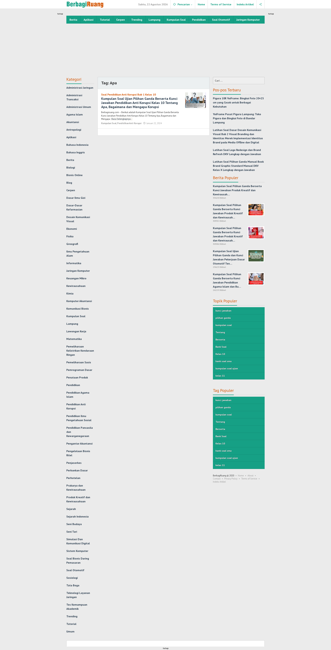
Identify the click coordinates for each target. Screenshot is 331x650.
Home (241, 475)
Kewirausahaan (76, 286)
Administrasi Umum (78, 107)
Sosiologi (72, 577)
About (250, 475)
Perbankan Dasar (77, 470)
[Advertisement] (165, 49)
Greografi (72, 244)
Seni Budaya (74, 524)
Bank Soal (220, 346)
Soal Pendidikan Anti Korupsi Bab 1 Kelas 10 (128, 94)
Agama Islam (74, 114)
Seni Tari (71, 531)
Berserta (220, 339)
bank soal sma (223, 361)
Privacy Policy (230, 478)
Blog (69, 182)
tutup (60, 13)
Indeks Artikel (219, 481)
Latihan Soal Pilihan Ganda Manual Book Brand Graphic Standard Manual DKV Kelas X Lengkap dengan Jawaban (238, 166)
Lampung (72, 323)
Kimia (69, 293)
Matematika (74, 339)
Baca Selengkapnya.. (122, 119)
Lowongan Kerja (76, 331)
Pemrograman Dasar (79, 370)
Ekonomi (71, 228)
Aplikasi (71, 137)
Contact (216, 478)
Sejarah (71, 509)
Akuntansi (72, 122)
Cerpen (70, 190)
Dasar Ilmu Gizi (75, 197)
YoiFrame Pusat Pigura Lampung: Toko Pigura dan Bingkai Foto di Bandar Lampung (237, 118)
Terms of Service (249, 478)
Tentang (220, 332)
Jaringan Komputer (78, 270)
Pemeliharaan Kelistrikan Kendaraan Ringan (80, 350)
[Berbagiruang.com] (85, 4)
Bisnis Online (74, 175)
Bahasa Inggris (75, 152)
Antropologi (73, 129)
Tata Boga (72, 585)
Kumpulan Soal (75, 316)
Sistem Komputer (77, 551)
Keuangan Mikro (76, 278)
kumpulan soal (223, 325)
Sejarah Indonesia (77, 516)
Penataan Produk (77, 377)
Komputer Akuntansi (79, 301)
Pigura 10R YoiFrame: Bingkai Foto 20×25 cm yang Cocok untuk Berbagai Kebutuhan (238, 102)
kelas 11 (220, 375)
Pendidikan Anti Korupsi (129, 123)
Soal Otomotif (75, 570)
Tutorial (71, 624)
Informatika (73, 263)
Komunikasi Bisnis (77, 308)
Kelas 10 (220, 354)
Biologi (70, 167)
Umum (70, 631)
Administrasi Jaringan (79, 87)
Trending (71, 616)
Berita (70, 160)
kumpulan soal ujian (226, 368)
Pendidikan (73, 385)
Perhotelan (73, 478)
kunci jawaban (223, 310)
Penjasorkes (74, 462)
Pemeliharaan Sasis (78, 362)
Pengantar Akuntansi (79, 443)
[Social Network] (261, 4)
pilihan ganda (223, 317)
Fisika (69, 236)
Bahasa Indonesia (77, 144)
